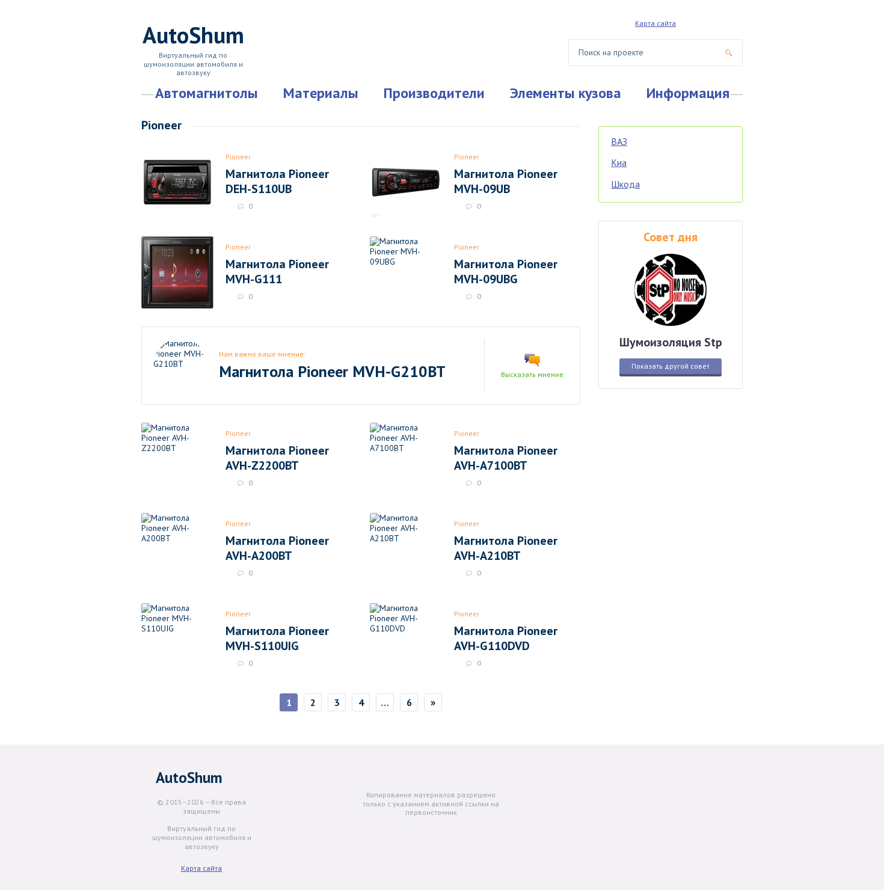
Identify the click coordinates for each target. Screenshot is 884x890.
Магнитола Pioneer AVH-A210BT (505, 548)
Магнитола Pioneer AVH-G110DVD (505, 638)
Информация (687, 93)
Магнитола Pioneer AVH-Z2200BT (277, 458)
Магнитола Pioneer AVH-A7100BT (505, 458)
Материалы (320, 93)
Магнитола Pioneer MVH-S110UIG (277, 638)
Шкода (625, 184)
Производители (434, 93)
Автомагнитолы (206, 93)
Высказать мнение (532, 374)
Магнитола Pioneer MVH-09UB (505, 181)
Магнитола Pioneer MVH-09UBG (505, 271)
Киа (619, 162)
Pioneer (238, 156)
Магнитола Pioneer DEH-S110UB (277, 181)
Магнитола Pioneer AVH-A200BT (277, 548)
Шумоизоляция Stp (670, 341)
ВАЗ (619, 141)
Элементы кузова (565, 93)
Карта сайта (655, 23)
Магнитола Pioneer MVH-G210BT (332, 371)
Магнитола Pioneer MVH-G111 (277, 271)
